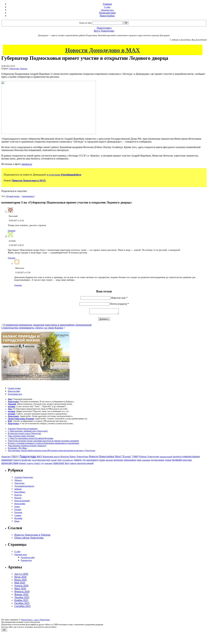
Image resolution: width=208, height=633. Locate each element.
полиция (177, 459)
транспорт (58, 463)
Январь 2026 (21, 594)
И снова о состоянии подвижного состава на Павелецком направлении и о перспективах (43, 443)
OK (4, 630)
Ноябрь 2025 (21, 600)
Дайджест (18, 480)
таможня (48, 463)
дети (59, 460)
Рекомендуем (26, 560)
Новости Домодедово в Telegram (32, 534)
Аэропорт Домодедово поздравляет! (23, 428)
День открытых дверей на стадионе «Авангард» (27, 445)
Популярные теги (15, 394)
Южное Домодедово (149, 456)
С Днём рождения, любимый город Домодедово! (28, 431)
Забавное (18, 489)
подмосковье (157, 460)
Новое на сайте (14, 391)
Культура (64, 456)
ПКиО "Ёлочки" (123, 456)
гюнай (54, 460)
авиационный (166, 456)
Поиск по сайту (85, 23)
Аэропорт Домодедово (23, 477)
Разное (17, 506)
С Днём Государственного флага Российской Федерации (30, 438)
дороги (78, 459)
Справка (17, 515)
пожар (168, 460)
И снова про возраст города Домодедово (24, 433)
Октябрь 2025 (21, 603)
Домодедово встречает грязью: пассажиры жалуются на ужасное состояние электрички (43, 441)
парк (139, 460)
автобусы (177, 456)
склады (30, 463)
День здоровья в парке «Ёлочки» (21, 436)
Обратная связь (107, 10)
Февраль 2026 (22, 591)
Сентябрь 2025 (22, 606)
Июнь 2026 (20, 579)
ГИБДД (15, 456)
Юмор (17, 521)
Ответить (11, 230)
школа (73, 463)
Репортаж (18, 512)
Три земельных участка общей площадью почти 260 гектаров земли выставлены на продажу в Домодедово (51, 450)
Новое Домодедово (79, 456)
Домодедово (14, 68)
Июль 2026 (20, 576)
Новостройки (107, 15)
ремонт (22, 463)
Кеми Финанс (19, 492)
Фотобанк (18, 518)
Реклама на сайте (28, 557)
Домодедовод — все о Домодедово (35, 620)
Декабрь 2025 (21, 597)
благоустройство (22, 460)
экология (81, 463)
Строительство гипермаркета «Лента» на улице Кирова (32, 327)
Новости (23, 68)
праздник (187, 460)
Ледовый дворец (13, 196)
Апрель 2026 (21, 585)
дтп (84, 460)
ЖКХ (39, 456)
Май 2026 (19, 582)
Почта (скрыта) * (119, 303)
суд (42, 463)
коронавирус (92, 460)
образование (130, 460)
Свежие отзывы (14, 388)
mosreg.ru (27, 164)
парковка (146, 460)
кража (102, 460)
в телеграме (64, 174)
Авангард (6, 456)
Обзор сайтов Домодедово (29, 537)
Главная (107, 4)
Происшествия (107, 12)
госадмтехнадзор (41, 460)
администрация (191, 456)
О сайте (107, 7)
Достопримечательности (24, 486)
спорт (37, 463)
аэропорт (7, 459)
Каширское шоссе (51, 456)
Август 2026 (21, 574)
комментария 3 (28, 196)
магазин (109, 460)
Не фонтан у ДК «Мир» (17, 448)
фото (67, 463)
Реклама (17, 509)
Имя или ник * (119, 297)
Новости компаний (22, 501)
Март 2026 (20, 588)
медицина (118, 460)
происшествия (9, 463)
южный (90, 463)
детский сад (67, 460)
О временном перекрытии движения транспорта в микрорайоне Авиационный (47, 324)
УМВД (135, 456)
